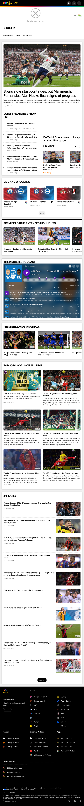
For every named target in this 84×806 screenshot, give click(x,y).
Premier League (8, 35)
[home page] (10, 3)
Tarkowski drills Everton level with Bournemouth (23, 590)
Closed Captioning (20, 788)
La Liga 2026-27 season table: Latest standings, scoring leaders (27, 556)
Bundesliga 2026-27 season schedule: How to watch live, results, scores (27, 521)
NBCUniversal (14, 793)
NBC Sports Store (36, 788)
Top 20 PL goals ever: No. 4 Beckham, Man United (21, 474)
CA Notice (21, 789)
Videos (18, 35)
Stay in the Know (8, 699)
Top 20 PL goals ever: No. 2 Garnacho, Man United (21, 434)
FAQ (28, 788)
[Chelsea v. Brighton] (42, 193)
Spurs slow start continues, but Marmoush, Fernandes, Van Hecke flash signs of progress (40, 93)
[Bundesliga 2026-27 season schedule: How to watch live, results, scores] (68, 526)
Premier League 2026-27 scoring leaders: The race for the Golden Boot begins (27, 504)
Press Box (45, 788)
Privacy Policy (61, 788)
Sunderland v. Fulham (65, 202)
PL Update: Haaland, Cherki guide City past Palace (18, 353)
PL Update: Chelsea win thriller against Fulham (51, 353)
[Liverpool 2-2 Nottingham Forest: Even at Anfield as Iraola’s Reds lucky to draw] (68, 666)
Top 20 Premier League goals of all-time (20, 393)
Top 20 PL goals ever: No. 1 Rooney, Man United (60, 394)
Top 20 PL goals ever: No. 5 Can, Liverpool (60, 473)
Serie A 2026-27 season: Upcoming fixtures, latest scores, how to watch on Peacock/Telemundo (28, 539)
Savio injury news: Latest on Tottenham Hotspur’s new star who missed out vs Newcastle (21, 147)
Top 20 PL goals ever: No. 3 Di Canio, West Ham (60, 434)
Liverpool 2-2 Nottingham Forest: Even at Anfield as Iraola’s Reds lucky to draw (28, 661)
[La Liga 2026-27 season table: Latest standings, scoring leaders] (68, 561)
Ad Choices (52, 788)
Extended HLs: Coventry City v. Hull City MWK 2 (53, 250)
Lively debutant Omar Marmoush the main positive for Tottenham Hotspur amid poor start (22, 169)
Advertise (5, 788)
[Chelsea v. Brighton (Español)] (15, 193)
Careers (11, 788)
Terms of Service (30, 789)
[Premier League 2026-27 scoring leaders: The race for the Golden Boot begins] (68, 509)
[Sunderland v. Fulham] (68, 193)
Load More (42, 680)
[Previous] (75, 146)
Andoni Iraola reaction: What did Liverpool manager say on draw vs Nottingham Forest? (28, 644)
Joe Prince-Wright (12, 129)
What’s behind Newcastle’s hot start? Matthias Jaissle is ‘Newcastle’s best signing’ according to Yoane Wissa (22, 158)
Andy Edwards (8, 106)
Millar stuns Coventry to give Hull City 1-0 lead (23, 608)
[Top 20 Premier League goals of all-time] (22, 380)
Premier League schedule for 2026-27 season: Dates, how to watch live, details (22, 136)
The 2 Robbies (27, 35)
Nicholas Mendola (24, 129)
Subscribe (7, 710)
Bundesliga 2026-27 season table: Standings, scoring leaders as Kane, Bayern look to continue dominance (29, 574)
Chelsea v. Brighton (38, 202)
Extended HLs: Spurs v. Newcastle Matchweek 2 (18, 250)
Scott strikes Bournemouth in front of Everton (22, 625)
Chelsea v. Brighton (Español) (12, 203)
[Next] (79, 146)
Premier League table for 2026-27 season (21, 124)
